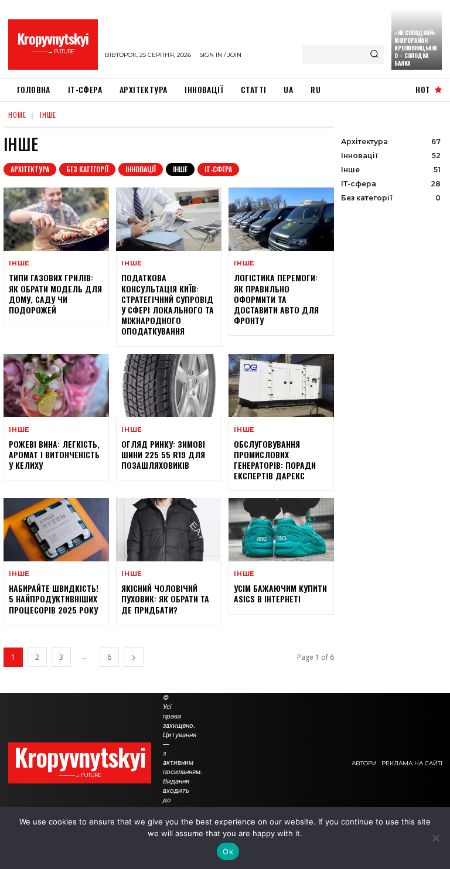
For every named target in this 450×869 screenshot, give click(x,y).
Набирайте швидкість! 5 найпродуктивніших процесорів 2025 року (53, 598)
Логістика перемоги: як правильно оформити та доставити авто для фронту (276, 298)
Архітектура (30, 169)
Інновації (140, 169)
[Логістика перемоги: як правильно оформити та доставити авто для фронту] (281, 219)
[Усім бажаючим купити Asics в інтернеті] (281, 529)
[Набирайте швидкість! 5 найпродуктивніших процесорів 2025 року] (56, 529)
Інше (180, 169)
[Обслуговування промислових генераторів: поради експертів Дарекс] (281, 385)
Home (17, 115)
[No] (435, 838)
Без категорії (87, 169)
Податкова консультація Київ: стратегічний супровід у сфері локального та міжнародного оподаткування (167, 304)
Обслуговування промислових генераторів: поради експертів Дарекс (275, 460)
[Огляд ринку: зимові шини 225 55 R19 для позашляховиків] (168, 385)
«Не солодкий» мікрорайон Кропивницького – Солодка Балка (416, 47)
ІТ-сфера (218, 169)
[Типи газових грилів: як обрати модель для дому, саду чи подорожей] (56, 219)
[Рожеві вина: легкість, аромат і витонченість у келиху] (56, 385)
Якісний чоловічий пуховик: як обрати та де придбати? (165, 598)
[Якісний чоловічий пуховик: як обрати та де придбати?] (168, 529)
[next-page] (134, 657)
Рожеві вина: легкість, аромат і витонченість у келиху (54, 454)
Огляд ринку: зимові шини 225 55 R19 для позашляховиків (163, 454)
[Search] (374, 54)
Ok (228, 851)
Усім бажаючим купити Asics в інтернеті (280, 593)
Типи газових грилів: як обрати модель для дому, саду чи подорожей (55, 293)
